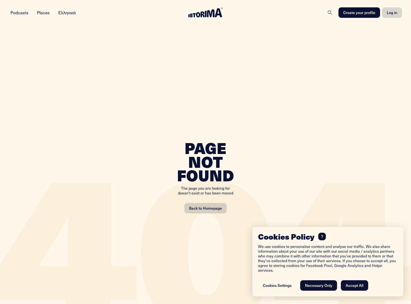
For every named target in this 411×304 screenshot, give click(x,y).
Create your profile (359, 12)
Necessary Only (318, 285)
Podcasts (19, 12)
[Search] (330, 12)
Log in (392, 12)
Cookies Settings (277, 285)
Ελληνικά (67, 12)
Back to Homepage (205, 208)
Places (43, 12)
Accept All (354, 285)
